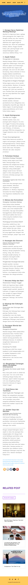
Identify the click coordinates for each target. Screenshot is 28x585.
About (9, 2)
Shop (14, 2)
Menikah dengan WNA (11, 461)
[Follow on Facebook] (18, 579)
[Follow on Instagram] (10, 579)
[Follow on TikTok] (12, 579)
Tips (22, 11)
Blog (19, 2)
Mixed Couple (19, 461)
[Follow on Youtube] (15, 579)
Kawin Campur (17, 459)
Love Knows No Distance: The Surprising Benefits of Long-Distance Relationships (12, 544)
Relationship (18, 11)
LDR (21, 459)
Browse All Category (9, 497)
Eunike (7, 11)
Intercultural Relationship (8, 459)
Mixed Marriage (6, 463)
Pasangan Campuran (14, 463)
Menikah (4, 461)
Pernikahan (21, 463)
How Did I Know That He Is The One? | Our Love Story (13, 521)
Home (3, 2)
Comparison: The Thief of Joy (12, 566)
